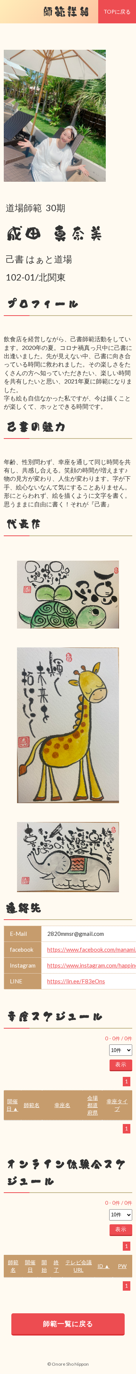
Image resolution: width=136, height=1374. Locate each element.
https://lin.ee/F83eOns (76, 981)
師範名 (32, 1105)
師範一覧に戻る (68, 1323)
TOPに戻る (117, 11)
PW (122, 1266)
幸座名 (62, 1105)
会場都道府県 (92, 1105)
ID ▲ (103, 1266)
